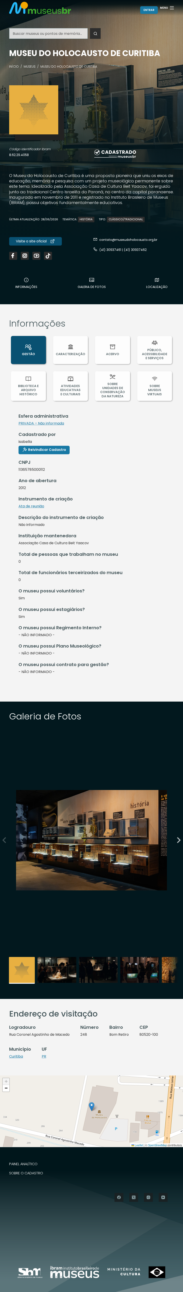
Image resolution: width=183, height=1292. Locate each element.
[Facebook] (118, 1197)
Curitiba (16, 1056)
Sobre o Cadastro (26, 1173)
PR (44, 1056)
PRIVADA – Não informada (41, 423)
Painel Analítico (23, 1164)
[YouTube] (163, 1197)
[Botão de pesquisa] (95, 33)
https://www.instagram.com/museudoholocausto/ (25, 256)
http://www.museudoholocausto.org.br (35, 241)
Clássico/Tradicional (126, 219)
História (86, 219)
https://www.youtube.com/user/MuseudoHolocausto (36, 256)
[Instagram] (148, 1197)
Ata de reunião (31, 506)
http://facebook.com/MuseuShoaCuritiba (13, 256)
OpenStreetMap (157, 1145)
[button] (178, 840)
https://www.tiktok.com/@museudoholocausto (48, 256)
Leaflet (138, 1145)
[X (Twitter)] (133, 1197)
